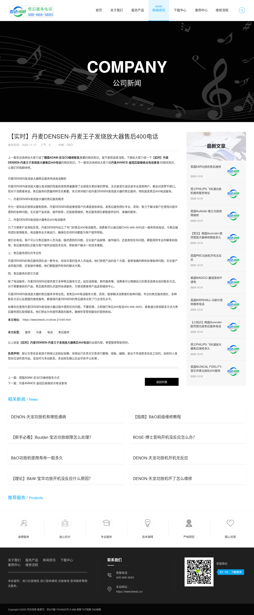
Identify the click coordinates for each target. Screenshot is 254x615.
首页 (98, 8)
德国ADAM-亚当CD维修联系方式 (64, 157)
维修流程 (222, 8)
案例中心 (201, 8)
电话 (50, 332)
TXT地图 (86, 609)
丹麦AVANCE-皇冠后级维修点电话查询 (135, 162)
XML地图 (76, 609)
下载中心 (180, 8)
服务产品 (137, 8)
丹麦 (39, 332)
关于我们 (116, 8)
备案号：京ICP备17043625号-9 (54, 609)
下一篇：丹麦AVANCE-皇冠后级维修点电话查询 (37, 383)
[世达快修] (31, 10)
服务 (28, 332)
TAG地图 (96, 609)
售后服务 (63, 332)
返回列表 (161, 382)
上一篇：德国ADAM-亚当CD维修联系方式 (34, 377)
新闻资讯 (158, 8)
